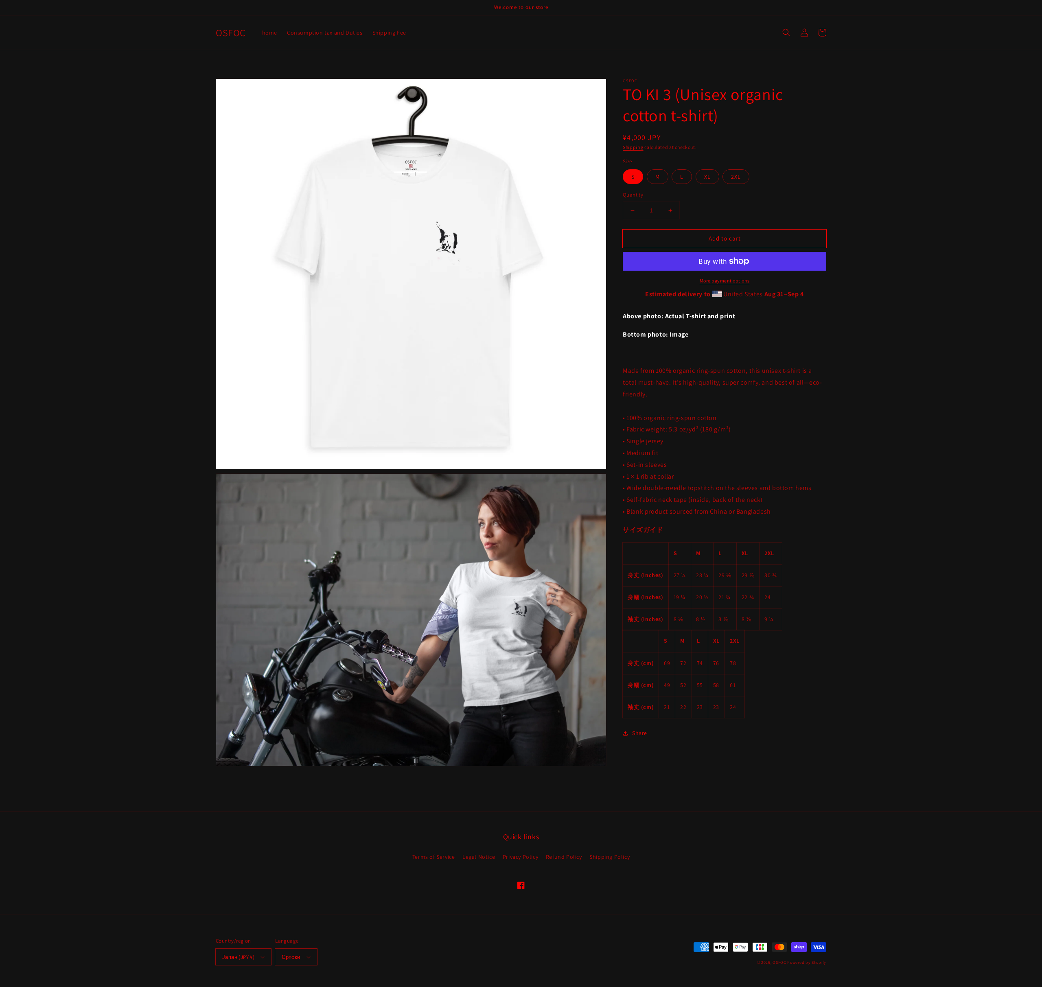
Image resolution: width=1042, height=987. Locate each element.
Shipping (633, 147)
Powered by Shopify (806, 962)
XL (707, 176)
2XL (736, 176)
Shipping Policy (609, 856)
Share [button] (639, 733)
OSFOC (779, 962)
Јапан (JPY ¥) (238, 957)
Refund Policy (564, 856)
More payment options (725, 281)
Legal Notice (478, 856)
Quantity (633, 194)
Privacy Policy (520, 856)
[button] (786, 33)
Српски (291, 957)
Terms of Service (433, 856)
